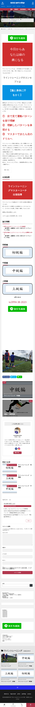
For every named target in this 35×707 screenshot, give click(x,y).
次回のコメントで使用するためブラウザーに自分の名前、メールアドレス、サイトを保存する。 (17, 568)
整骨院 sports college (17, 3)
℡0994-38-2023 (17, 302)
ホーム (4, 705)
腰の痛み (4, 596)
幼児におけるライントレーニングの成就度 (14, 226)
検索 (3, 583)
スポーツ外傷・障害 (6, 637)
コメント (4, 532)
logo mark (9, 6)
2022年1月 (4, 616)
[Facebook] (6, 377)
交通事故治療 (5, 595)
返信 (29, 520)
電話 (22, 705)
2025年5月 (4, 611)
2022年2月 (4, 615)
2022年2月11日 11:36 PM (10, 506)
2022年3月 (4, 614)
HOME (4, 29)
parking (18, 6)
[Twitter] (13, 377)
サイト (3, 560)
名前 (4, 547)
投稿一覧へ (17, 452)
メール (4, 553)
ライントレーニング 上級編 (25, 476)
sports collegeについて (7, 636)
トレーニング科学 (6, 639)
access (23, 6)
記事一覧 (10, 29)
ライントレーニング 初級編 (25, 465)
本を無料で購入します (9, 503)
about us (3, 6)
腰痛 (3, 641)
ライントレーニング (25, 19)
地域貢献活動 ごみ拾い (7, 597)
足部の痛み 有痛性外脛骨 (8, 593)
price (14, 6)
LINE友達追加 (13, 705)
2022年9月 (4, 613)
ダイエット (4, 638)
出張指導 (14, 21)
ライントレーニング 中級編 (25, 486)
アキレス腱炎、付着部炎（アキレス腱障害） (12, 594)
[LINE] (19, 377)
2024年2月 (4, 612)
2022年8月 (4, 613)
